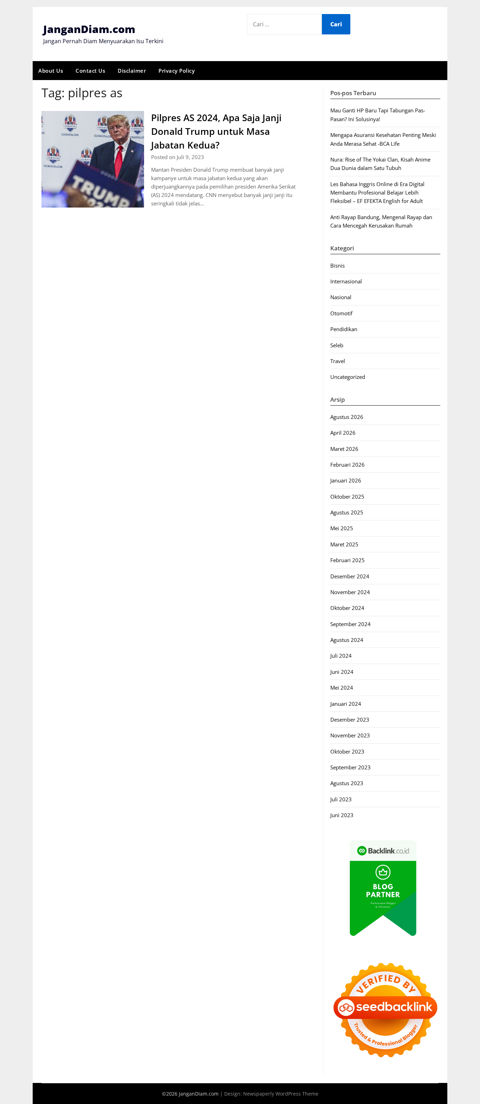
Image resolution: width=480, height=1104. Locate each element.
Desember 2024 (349, 576)
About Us (50, 70)
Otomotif (341, 313)
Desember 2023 (349, 719)
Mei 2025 (341, 528)
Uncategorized (347, 376)
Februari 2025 (347, 560)
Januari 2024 (345, 703)
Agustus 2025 (346, 512)
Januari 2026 (345, 480)
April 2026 (343, 432)
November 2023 (350, 735)
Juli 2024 (341, 655)
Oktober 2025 (347, 496)
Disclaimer (132, 70)
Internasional (346, 281)
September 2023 (350, 767)
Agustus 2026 (346, 416)
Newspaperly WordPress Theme (280, 1093)
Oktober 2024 (347, 607)
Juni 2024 (341, 671)
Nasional (340, 297)
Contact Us (90, 70)
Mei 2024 (341, 687)
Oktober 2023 (347, 751)
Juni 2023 (341, 815)
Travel (337, 360)
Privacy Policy (176, 70)
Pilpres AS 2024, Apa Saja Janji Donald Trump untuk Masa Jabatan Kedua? (216, 131)
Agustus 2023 (346, 783)
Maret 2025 (344, 544)
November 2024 (350, 592)
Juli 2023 (341, 799)
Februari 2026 (347, 464)
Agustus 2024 (346, 639)
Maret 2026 (344, 448)
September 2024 (350, 623)
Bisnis (337, 265)
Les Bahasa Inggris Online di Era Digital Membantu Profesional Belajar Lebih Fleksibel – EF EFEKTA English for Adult (377, 192)
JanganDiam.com (89, 29)
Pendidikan (343, 329)
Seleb (336, 345)
